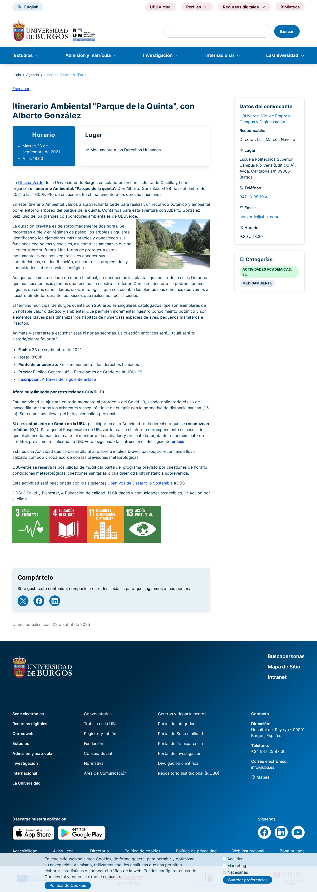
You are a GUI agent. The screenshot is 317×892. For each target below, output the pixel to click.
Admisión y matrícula (88, 55)
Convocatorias (97, 713)
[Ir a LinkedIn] (54, 600)
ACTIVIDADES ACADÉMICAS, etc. (267, 271)
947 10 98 (251, 196)
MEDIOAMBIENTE (257, 283)
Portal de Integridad (177, 723)
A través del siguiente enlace (57, 379)
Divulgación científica (178, 763)
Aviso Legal (64, 850)
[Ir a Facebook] (38, 600)
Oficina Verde (30, 182)
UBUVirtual (160, 6)
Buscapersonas (286, 656)
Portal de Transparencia (180, 743)
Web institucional (248, 850)
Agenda (32, 75)
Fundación (93, 743)
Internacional (219, 55)
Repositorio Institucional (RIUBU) (188, 773)
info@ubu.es (262, 767)
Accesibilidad (24, 850)
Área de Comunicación (105, 773)
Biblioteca (290, 6)
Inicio (16, 75)
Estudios (23, 55)
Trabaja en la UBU (101, 723)
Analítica (235, 858)
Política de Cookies (68, 885)
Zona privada (292, 850)
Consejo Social (98, 753)
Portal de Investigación (179, 753)
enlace (178, 441)
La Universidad (282, 55)
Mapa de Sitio (284, 667)
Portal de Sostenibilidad (180, 733)
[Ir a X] (23, 600)
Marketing (236, 865)
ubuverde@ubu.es (256, 216)
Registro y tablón (100, 733)
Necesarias (237, 872)
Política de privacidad (196, 850)
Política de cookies (142, 850)
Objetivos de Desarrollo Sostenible (140, 483)
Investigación (158, 55)
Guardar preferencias (247, 879)
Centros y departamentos (182, 713)
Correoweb (22, 733)
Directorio (99, 850)
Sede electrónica (28, 713)
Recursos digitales (29, 723)
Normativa (94, 763)
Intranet (277, 677)
